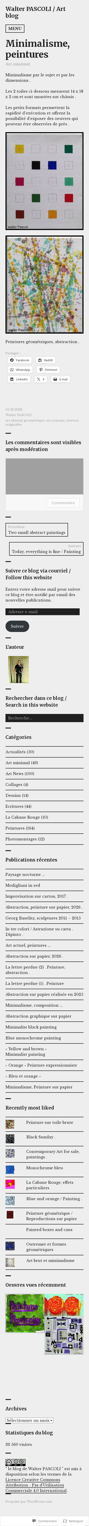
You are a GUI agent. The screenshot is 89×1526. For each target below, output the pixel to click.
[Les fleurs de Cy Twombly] (64, 1305)
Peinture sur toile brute (49, 1122)
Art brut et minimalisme (50, 1260)
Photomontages (21, 839)
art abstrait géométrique (24, 420)
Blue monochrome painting (33, 1038)
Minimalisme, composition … (34, 1005)
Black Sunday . (40, 1137)
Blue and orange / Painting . (54, 1199)
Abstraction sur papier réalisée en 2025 (44, 994)
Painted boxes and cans (49, 1229)
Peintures (15, 828)
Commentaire (63, 502)
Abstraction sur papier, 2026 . (34, 956)
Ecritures (14, 806)
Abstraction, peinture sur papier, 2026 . (44, 907)
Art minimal (17, 64)
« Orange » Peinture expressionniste (41, 1065)
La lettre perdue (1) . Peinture (34, 983)
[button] (18, 669)
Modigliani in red (22, 885)
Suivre (17, 626)
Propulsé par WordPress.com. (28, 1502)
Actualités (15, 752)
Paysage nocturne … (25, 874)
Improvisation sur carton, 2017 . (36, 896)
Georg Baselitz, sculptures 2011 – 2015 (43, 918)
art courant (55, 420)
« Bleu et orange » (23, 1076)
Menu (15, 28)
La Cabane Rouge (22, 817)
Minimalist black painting (31, 1027)
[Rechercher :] (44, 718)
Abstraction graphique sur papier (38, 1016)
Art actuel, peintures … (27, 945)
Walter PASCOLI (18, 415)
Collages (13, 784)
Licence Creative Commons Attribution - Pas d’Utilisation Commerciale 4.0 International (36, 1485)
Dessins (13, 795)
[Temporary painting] (24, 1313)
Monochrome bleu (44, 1168)
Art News (14, 773)
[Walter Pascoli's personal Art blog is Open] (64, 1374)
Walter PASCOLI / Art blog (35, 12)
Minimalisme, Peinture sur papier (39, 1087)
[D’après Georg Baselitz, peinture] (24, 1374)
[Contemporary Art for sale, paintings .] (64, 1335)
